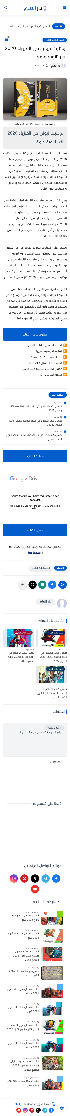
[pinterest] (24, 878)
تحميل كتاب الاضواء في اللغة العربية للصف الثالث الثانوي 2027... (35, 422)
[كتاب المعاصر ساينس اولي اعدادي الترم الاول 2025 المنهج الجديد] (52, 1063)
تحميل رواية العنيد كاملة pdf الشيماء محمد (24, 973)
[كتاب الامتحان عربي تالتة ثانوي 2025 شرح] (52, 936)
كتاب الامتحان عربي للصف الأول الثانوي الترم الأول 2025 (23, 1027)
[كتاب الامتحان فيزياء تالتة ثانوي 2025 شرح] (52, 1083)
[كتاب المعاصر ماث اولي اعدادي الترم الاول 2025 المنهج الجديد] (52, 954)
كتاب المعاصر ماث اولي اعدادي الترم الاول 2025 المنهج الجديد (26, 955)
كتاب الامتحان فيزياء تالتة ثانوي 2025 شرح (23, 1082)
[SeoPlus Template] (54, 1104)
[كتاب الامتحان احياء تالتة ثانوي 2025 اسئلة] (52, 1045)
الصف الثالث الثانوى (54, 40)
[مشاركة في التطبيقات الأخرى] (23, 585)
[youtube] (35, 889)
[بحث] (5, 7)
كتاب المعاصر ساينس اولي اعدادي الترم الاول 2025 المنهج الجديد (24, 1065)
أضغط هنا (34, 552)
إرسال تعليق (54, 727)
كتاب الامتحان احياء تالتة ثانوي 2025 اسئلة (23, 1045)
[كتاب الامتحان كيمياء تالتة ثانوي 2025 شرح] (52, 918)
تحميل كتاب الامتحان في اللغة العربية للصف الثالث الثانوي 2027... (35, 408)
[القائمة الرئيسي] (64, 7)
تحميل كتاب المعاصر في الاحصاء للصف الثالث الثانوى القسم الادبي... (34, 437)
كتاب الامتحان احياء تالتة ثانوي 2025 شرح (23, 1009)
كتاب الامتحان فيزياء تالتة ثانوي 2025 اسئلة (23, 991)
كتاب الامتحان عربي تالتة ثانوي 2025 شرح (23, 935)
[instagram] (14, 878)
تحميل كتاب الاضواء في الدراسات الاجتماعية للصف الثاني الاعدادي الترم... (27, 26)
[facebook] (56, 878)
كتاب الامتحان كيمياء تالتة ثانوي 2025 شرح (25, 917)
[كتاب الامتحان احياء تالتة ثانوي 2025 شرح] (52, 1009)
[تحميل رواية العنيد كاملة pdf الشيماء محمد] (52, 973)
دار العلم (18, 1104)
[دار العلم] (35, 7)
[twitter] (35, 878)
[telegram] (46, 878)
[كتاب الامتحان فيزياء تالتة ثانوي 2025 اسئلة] (52, 991)
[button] (52, 585)
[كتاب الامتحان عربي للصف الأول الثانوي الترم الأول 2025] (52, 1027)
